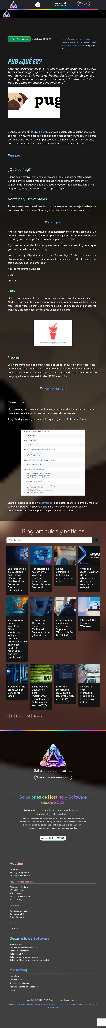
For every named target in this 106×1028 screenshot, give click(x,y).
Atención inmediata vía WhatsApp (54, 777)
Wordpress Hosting (19, 887)
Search (96, 540)
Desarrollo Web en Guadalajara (76, 42)
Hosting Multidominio (20, 875)
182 (28, 716)
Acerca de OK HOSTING (53, 838)
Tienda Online (16, 979)
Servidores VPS (17, 914)
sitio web (42, 131)
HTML (72, 239)
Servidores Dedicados (20, 911)
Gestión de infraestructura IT (23, 947)
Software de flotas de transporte (25, 957)
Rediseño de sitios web (20, 983)
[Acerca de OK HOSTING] (53, 841)
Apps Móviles (16, 944)
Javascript (48, 206)
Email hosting (16, 899)
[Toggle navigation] (100, 13)
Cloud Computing (18, 917)
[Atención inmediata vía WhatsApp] (53, 780)
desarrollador (46, 502)
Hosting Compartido (19, 872)
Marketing (14, 976)
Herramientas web (75, 45)
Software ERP (16, 954)
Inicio (64, 39)
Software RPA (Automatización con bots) (29, 960)
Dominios (14, 928)
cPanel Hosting (17, 890)
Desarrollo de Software (80, 39)
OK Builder (14, 869)
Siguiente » (39, 716)
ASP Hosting (16, 893)
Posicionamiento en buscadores (24, 987)
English (84, 3)
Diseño (13, 990)
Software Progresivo (19, 951)
